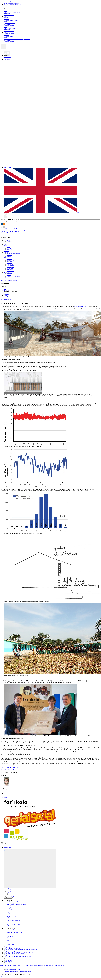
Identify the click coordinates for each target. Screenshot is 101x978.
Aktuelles (6, 244)
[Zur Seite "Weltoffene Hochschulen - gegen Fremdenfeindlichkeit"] (19, 952)
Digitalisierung (10, 256)
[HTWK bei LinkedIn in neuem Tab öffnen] (8, 960)
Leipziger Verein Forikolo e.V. (81, 306)
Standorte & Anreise (11, 909)
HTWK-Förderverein (11, 943)
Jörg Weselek (10, 268)
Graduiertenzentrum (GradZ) (13, 941)
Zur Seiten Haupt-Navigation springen (12, 4)
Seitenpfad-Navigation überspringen (9, 280)
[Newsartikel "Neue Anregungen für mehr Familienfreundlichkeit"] (21, 949)
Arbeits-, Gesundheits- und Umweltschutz (16, 904)
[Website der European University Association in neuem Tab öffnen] (18, 947)
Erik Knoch (9, 261)
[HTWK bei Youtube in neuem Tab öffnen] (7, 962)
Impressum (7, 971)
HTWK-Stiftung (10, 944)
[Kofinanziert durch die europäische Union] (12, 969)
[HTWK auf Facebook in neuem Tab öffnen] (8, 961)
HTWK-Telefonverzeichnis (13, 901)
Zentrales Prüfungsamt (12, 917)
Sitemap (29, 971)
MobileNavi (3, 976)
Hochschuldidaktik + (11, 933)
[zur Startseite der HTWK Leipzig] (10, 232)
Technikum (6, 251)
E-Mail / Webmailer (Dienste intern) (15, 911)
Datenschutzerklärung (15, 971)
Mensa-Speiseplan (11, 905)
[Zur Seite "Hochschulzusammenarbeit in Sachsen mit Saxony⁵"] (11, 955)
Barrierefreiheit (23, 971)
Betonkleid (9, 273)
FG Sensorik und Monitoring (13, 243)
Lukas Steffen (10, 264)
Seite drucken (7, 846)
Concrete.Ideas (7, 272)
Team (5, 257)
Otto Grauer (9, 259)
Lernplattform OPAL (11, 935)
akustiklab (9, 248)
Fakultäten (6, 60)
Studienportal (10, 936)
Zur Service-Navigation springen (11, 3)
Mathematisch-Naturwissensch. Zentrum (16, 920)
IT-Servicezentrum (11, 919)
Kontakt (5, 277)
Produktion (9, 255)
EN (78, 212)
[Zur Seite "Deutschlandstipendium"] (11, 951)
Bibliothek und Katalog (12, 916)
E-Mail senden (4, 797)
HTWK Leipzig (7, 57)
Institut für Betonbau (8, 240)
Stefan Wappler (10, 267)
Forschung (6, 252)
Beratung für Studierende (12, 929)
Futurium (9, 275)
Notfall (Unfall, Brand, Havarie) (14, 903)
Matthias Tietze (10, 271)
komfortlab (9, 249)
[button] (7, 53)
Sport (8, 921)
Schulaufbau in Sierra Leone (13, 276)
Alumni (8, 940)
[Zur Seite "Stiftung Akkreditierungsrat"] (17, 956)
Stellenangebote (10, 925)
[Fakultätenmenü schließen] (3, 46)
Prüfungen (9, 908)
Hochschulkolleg (10, 923)
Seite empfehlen (7, 847)
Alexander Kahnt (11, 260)
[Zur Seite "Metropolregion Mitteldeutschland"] (14, 953)
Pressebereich (10, 912)
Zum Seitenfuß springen (9, 5)
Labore (5, 245)
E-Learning (9, 931)
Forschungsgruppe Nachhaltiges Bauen (10, 231)
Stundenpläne (10, 907)
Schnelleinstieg (7, 59)
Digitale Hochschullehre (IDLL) (14, 932)
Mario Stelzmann (10, 265)
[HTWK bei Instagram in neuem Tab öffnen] (8, 958)
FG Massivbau (10, 241)
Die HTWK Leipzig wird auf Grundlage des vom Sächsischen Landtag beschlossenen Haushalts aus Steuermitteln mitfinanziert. (34, 965)
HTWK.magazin (10, 913)
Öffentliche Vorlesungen (12, 937)
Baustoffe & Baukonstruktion (13, 253)
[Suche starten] (16, 221)
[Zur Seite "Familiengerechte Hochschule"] (12, 948)
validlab (8, 247)
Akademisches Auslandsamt (13, 924)
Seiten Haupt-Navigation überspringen (10, 234)
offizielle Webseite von (9, 767)
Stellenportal (9, 927)
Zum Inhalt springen (8, 1)
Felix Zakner (9, 269)
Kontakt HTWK (7, 167)
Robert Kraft (9, 263)
